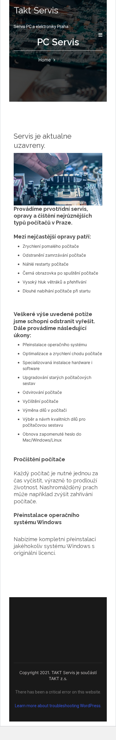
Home (44, 60)
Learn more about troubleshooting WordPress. (58, 705)
